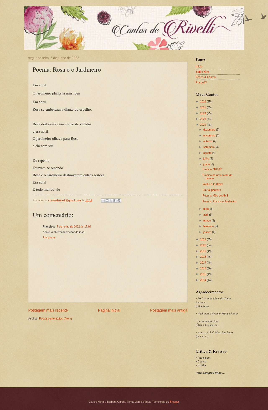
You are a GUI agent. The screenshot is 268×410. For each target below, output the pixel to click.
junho (207, 164)
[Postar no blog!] (107, 200)
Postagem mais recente (48, 310)
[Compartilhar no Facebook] (115, 200)
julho (206, 158)
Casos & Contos (206, 77)
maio (206, 208)
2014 (203, 280)
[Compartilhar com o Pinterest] (119, 200)
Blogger (174, 401)
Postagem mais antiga (168, 310)
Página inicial (109, 310)
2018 (203, 256)
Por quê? (201, 82)
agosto (207, 152)
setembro (209, 147)
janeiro (207, 232)
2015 (203, 274)
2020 (203, 245)
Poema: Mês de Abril (215, 195)
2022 (203, 124)
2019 (203, 251)
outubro (208, 141)
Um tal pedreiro (211, 189)
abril (206, 214)
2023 (203, 118)
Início (199, 66)
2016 (203, 268)
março (207, 220)
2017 (203, 262)
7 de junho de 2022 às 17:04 (74, 226)
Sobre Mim (202, 71)
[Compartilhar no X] (111, 200)
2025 (203, 107)
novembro (209, 135)
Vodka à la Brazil (212, 184)
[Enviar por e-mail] (103, 200)
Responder (49, 237)
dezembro (209, 129)
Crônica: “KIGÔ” (212, 169)
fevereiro (209, 226)
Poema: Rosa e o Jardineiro (219, 201)
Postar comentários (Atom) (55, 318)
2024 (203, 113)
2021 (203, 239)
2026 (203, 101)
